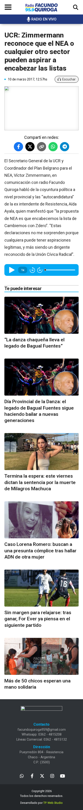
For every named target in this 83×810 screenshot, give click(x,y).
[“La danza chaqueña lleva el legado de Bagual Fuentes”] (41, 315)
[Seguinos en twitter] (42, 776)
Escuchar (69, 79)
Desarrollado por (41, 802)
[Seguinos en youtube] (62, 776)
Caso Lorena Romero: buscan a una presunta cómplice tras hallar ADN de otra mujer (40, 551)
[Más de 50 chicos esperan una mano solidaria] (41, 656)
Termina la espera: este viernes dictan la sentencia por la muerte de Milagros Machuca (40, 482)
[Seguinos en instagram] (52, 776)
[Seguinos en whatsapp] (22, 776)
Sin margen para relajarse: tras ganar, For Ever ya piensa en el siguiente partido (37, 619)
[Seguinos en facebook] (32, 776)
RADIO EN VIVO (43, 19)
